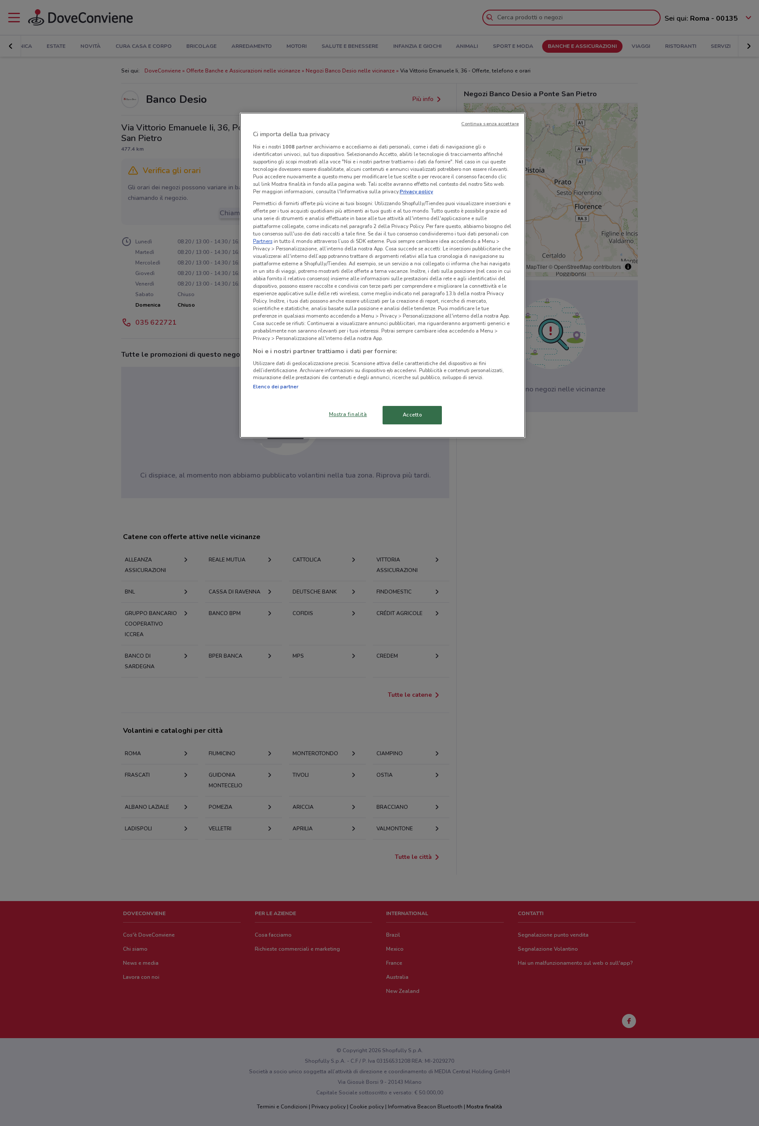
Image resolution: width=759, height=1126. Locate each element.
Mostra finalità (348, 414)
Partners (262, 241)
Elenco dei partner (275, 386)
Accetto (412, 414)
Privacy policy (416, 191)
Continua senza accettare (490, 123)
